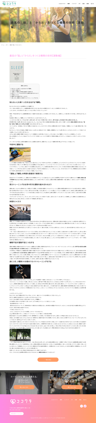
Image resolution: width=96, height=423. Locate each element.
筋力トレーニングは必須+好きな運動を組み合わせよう (24, 93)
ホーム (2, 44)
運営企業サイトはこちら (16, 413)
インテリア (74, 3)
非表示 (25, 85)
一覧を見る (48, 360)
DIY (79, 3)
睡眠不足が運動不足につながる (18, 96)
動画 (88, 3)
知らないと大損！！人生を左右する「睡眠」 (21, 88)
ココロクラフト (62, 3)
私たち (92, 3)
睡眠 (69, 3)
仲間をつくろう (14, 95)
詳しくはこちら (24, 387)
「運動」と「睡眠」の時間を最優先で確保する (21, 91)
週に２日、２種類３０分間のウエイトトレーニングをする (24, 98)
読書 (83, 3)
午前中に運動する (15, 90)
